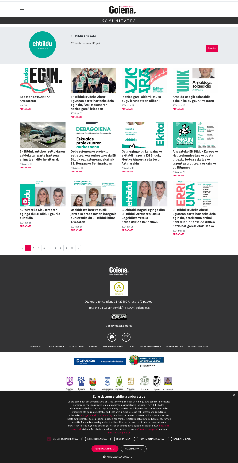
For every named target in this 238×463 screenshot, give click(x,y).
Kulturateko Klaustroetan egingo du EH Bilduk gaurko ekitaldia (40, 214)
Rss (132, 346)
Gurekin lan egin (198, 346)
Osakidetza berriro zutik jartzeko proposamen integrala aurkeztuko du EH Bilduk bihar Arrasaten (93, 216)
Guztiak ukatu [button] (133, 448)
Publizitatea (77, 346)
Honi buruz (37, 346)
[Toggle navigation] (22, 9)
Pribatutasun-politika (119, 432)
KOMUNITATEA (119, 20)
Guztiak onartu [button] (105, 448)
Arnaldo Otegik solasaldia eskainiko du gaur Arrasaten (193, 99)
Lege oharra (56, 346)
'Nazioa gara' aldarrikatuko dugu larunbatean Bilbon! (141, 99)
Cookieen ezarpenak (148, 429)
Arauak (93, 346)
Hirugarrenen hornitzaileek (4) (96, 415)
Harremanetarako (114, 346)
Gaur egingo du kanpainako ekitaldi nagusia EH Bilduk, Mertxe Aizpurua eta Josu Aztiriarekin (142, 157)
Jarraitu (212, 48)
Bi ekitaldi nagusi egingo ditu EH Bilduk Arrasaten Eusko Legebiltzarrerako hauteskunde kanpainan (143, 216)
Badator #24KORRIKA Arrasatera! (35, 99)
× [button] (234, 395)
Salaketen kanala (150, 346)
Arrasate (25, 109)
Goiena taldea (174, 346)
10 (72, 248)
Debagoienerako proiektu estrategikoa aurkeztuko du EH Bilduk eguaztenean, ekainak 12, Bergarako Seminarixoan (93, 157)
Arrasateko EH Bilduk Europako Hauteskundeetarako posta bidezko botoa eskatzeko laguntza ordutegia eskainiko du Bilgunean (195, 159)
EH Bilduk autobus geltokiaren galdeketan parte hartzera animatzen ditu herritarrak (42, 155)
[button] (119, 457)
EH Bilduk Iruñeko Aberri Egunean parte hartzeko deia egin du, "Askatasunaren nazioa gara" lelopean (92, 103)
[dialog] (119, 427)
